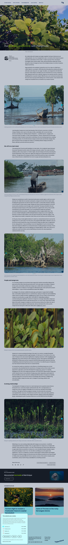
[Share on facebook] (15, 465)
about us (41, 2)
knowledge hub (25, 2)
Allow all (14, 536)
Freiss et (52, 284)
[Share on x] (12, 465)
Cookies (46, 540)
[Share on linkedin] (18, 465)
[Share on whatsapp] (20, 465)
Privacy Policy (47, 537)
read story (7, 478)
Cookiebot (21, 539)
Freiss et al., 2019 (35, 358)
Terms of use (47, 538)
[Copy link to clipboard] (23, 464)
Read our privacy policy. (7, 541)
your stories (34, 2)
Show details (24, 526)
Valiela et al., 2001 (41, 305)
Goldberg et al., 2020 (34, 295)
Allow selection (7, 536)
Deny (20, 536)
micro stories (16, 2)
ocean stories (7, 2)
